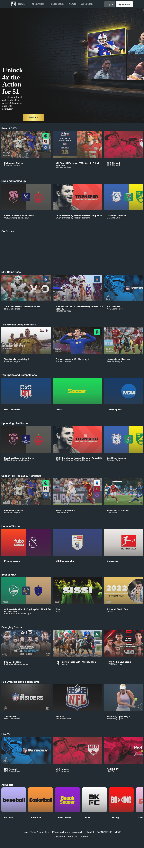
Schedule (57, 4)
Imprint (90, 832)
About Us (72, 836)
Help (25, 832)
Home (21, 4)
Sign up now (124, 4)
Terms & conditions (39, 832)
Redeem (60, 836)
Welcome (87, 4)
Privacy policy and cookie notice (68, 832)
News (72, 4)
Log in (110, 4)
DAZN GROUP (104, 832)
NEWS (117, 832)
